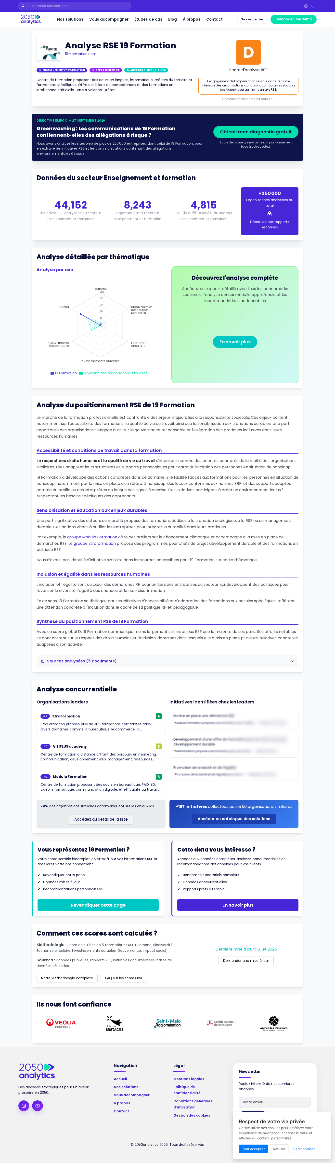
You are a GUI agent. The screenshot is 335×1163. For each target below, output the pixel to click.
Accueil (120, 1079)
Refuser (279, 1149)
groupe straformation (95, 543)
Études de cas (148, 19)
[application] (100, 325)
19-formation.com (80, 53)
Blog (172, 19)
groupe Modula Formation (92, 537)
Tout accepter (253, 1149)
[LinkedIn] (305, 5)
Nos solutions (70, 19)
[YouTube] (313, 5)
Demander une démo (293, 19)
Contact (214, 19)
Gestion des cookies (191, 1115)
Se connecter (252, 19)
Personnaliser (304, 1149)
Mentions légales (188, 1079)
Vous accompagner (109, 19)
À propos (191, 19)
